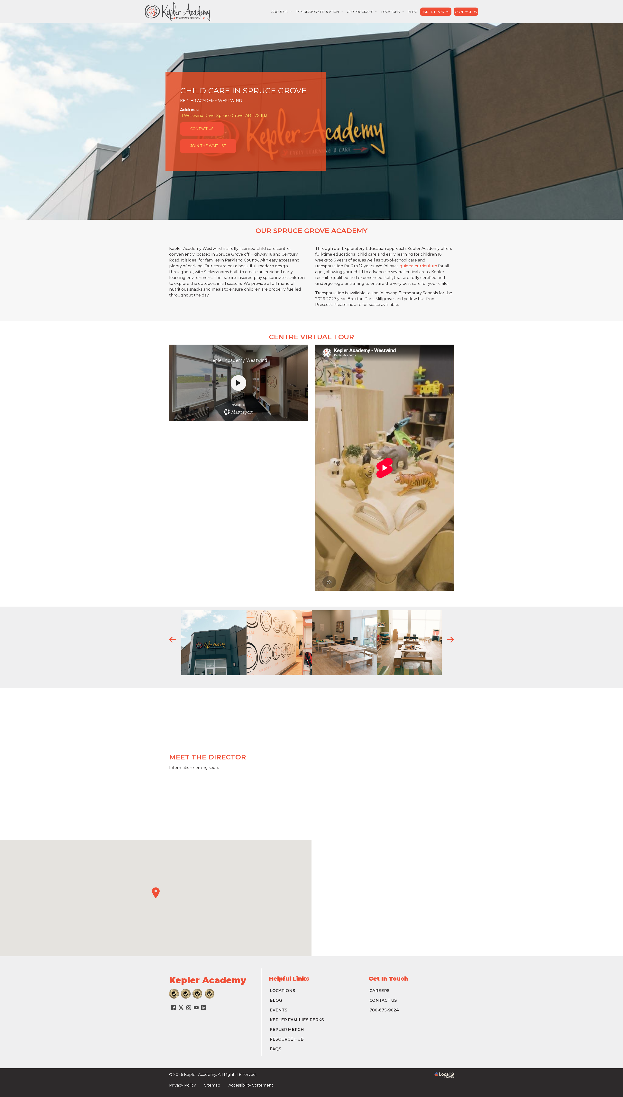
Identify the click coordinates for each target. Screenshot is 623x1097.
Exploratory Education (317, 12)
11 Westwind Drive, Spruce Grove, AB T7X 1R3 (223, 115)
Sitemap (212, 1085)
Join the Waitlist (208, 146)
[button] (156, 892)
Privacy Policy (182, 1085)
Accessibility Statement (251, 1085)
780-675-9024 (384, 1010)
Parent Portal (435, 12)
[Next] (450, 639)
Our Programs (360, 12)
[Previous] (173, 639)
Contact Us (466, 12)
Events (278, 1010)
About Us (279, 12)
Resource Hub (287, 1039)
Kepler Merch (287, 1029)
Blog (412, 12)
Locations (390, 12)
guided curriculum (418, 266)
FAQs (275, 1048)
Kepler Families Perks (297, 1019)
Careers (379, 990)
